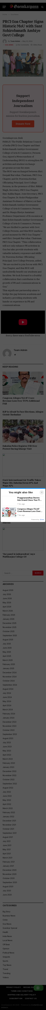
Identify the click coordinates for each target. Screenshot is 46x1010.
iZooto (42, 519)
